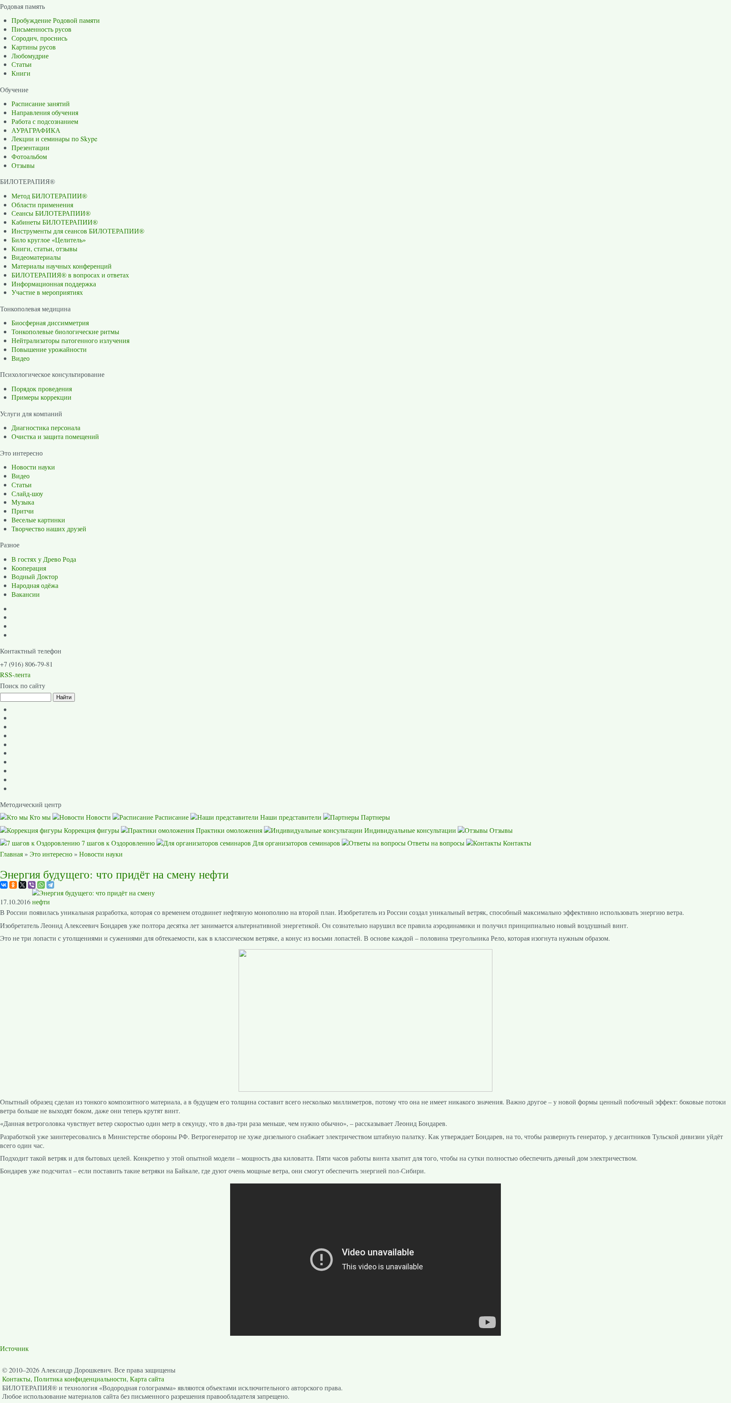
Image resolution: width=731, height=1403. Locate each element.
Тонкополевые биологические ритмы (65, 331)
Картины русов (33, 46)
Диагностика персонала (45, 427)
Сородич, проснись (39, 37)
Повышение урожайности (49, 349)
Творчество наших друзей (48, 528)
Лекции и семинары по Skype (54, 138)
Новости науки (33, 466)
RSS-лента (15, 674)
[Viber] (32, 885)
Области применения (42, 204)
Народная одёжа (34, 585)
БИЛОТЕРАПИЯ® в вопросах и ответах (70, 274)
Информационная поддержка (53, 283)
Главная (11, 853)
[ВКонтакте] (4, 885)
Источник (14, 1348)
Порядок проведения (41, 388)
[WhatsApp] (41, 885)
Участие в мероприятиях (47, 292)
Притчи (22, 510)
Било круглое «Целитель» (48, 239)
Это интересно (51, 853)
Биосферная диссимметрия (50, 322)
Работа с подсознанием (44, 121)
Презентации (30, 147)
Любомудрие (30, 55)
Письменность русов (41, 29)
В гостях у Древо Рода (43, 559)
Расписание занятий (40, 103)
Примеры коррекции (41, 397)
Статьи (21, 64)
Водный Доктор (34, 576)
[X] (22, 885)
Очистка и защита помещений (55, 436)
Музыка (22, 501)
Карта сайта (147, 1378)
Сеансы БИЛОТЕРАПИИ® (51, 213)
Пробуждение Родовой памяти (55, 20)
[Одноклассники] (13, 885)
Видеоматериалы (36, 257)
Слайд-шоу (27, 493)
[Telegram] (50, 885)
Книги (20, 73)
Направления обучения (44, 112)
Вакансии (25, 594)
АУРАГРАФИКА (35, 130)
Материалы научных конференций (61, 265)
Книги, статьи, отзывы (44, 248)
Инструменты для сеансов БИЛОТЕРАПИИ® (77, 230)
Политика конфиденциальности (80, 1378)
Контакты (16, 1378)
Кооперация (28, 567)
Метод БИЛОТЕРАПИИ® (49, 195)
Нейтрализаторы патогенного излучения (70, 340)
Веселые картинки (38, 519)
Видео (20, 358)
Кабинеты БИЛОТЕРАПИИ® (54, 221)
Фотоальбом (29, 156)
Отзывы (23, 165)
